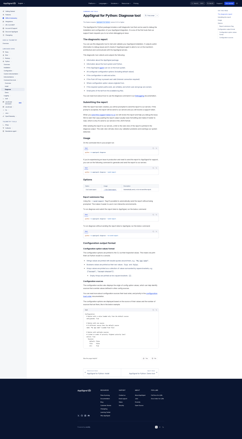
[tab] (86, 148)
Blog (101, 402)
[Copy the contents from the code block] (153, 148)
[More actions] (157, 15)
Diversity (137, 402)
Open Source (139, 405)
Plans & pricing (105, 395)
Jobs (136, 398)
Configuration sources (226, 37)
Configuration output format (226, 29)
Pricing (135, 3)
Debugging (139, 96)
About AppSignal (140, 395)
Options (220, 23)
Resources (125, 3)
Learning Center (105, 412)
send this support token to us (103, 115)
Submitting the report (224, 17)
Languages (103, 3)
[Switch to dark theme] (163, 427)
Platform (91, 3)
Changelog (103, 409)
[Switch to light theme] (159, 427)
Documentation (105, 398)
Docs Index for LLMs (157, 398)
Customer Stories (105, 405)
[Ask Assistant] (156, 148)
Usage (220, 20)
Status (121, 402)
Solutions (114, 3)
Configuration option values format (228, 33)
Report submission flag (226, 26)
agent (101, 68)
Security (121, 405)
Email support (123, 398)
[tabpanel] (121, 152)
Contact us (122, 395)
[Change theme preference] (237, 3)
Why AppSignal (105, 415)
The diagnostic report (225, 14)
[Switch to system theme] (156, 427)
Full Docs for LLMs (156, 395)
